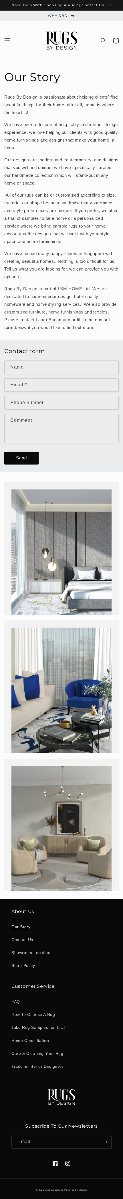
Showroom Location (30, 952)
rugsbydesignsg (54, 1189)
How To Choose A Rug (33, 1014)
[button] (7, 40)
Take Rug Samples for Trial (38, 1027)
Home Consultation (30, 1040)
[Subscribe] (105, 1142)
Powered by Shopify (75, 1189)
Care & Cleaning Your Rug (37, 1053)
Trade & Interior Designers (37, 1066)
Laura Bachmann (53, 319)
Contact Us (22, 939)
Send (21, 457)
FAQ (15, 1001)
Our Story (20, 926)
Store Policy (23, 965)
